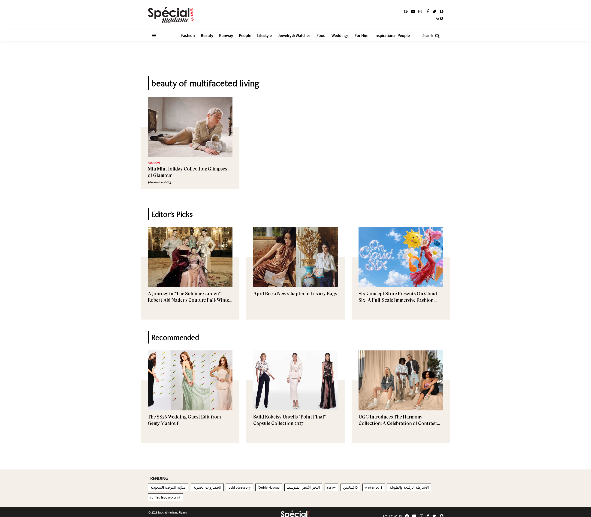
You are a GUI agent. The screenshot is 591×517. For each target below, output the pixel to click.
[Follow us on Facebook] (428, 11)
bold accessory (239, 487)
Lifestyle (264, 35)
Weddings (340, 35)
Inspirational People (392, 35)
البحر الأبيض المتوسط (303, 487)
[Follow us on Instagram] (420, 11)
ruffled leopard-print (165, 497)
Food (321, 35)
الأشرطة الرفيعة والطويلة (409, 487)
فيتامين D (350, 487)
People (245, 35)
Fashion (188, 35)
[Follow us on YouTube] (413, 11)
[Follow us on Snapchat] (441, 11)
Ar (438, 18)
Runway (226, 35)
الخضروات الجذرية (207, 487)
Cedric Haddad (269, 487)
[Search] (435, 35)
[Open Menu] (154, 36)
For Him (361, 35)
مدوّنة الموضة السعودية (168, 487)
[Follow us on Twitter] (434, 11)
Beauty (207, 35)
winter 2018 (373, 487)
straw (331, 487)
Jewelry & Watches (294, 35)
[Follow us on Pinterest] (405, 11)
